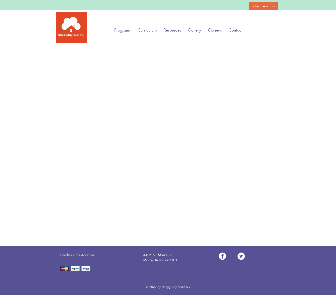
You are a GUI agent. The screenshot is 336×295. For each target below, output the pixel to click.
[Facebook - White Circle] (222, 256)
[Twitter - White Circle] (241, 256)
